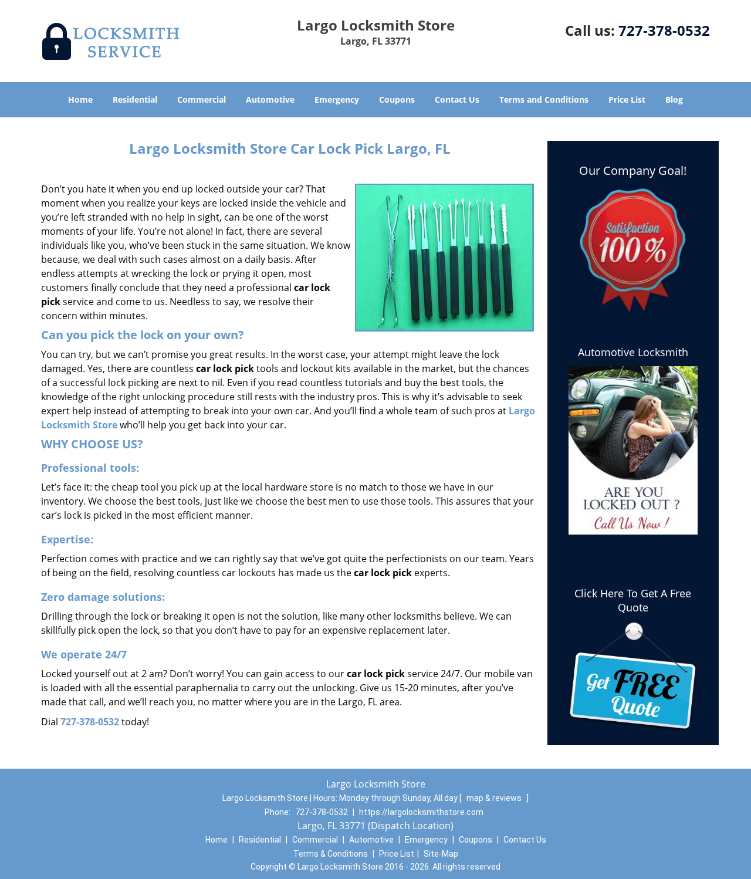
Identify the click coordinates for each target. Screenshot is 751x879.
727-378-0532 (664, 30)
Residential (135, 99)
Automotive (270, 99)
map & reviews (494, 798)
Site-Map (441, 853)
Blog (674, 99)
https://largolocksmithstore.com (421, 812)
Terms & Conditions (330, 853)
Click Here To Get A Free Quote (632, 600)
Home (80, 99)
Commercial (201, 99)
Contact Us (457, 99)
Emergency (336, 99)
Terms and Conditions (543, 99)
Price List (626, 99)
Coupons (397, 99)
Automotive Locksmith (633, 352)
